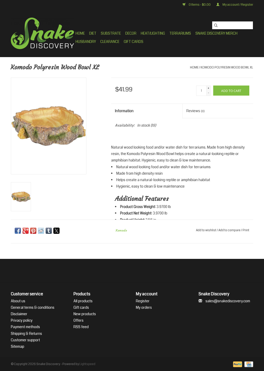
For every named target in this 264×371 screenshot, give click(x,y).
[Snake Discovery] (42, 33)
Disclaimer (19, 313)
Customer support (25, 340)
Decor (130, 33)
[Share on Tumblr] (49, 231)
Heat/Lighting (153, 33)
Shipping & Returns (26, 333)
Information (124, 110)
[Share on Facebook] (18, 231)
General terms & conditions (32, 307)
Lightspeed (87, 364)
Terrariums (180, 33)
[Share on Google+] (25, 231)
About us (18, 301)
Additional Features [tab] (142, 198)
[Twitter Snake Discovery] (127, 271)
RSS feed (81, 326)
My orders (144, 307)
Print (246, 230)
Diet (92, 33)
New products (84, 313)
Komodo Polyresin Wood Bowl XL (227, 67)
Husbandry (86, 41)
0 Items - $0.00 (199, 5)
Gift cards (133, 41)
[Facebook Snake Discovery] (118, 271)
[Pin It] (33, 231)
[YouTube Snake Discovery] (137, 271)
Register (143, 301)
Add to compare (229, 230)
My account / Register (237, 5)
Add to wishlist (206, 230)
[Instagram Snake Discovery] (146, 271)
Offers (78, 320)
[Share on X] (56, 231)
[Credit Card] (248, 364)
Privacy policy (21, 320)
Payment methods (25, 326)
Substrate (111, 33)
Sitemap (17, 346)
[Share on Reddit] (41, 231)
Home (80, 33)
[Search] (216, 25)
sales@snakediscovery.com (227, 301)
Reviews (195, 110)
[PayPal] (237, 364)
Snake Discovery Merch (216, 33)
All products (83, 301)
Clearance (109, 41)
